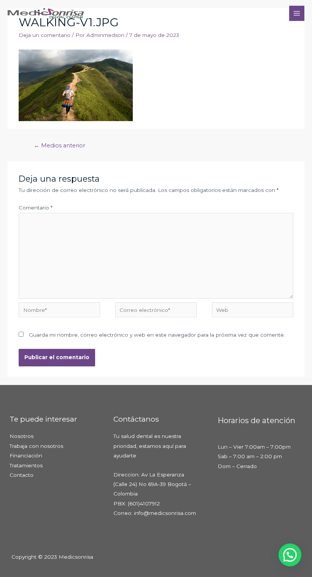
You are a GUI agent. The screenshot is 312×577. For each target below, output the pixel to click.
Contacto (21, 475)
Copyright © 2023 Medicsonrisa (52, 557)
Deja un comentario (44, 35)
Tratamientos (26, 465)
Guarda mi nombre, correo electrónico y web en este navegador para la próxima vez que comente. (157, 335)
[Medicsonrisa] (46, 13)
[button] (290, 554)
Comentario (36, 208)
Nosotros (21, 436)
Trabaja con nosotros (36, 446)
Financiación (26, 455)
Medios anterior (59, 145)
